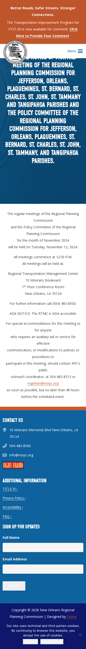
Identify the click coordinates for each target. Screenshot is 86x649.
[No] (80, 634)
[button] (75, 51)
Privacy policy (52, 642)
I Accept (30, 642)
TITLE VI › (10, 489)
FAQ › (7, 516)
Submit (14, 585)
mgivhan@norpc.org (43, 383)
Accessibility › (13, 507)
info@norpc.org (21, 455)
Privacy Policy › (14, 498)
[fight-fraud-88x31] (43, 465)
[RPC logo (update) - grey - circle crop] (15, 52)
